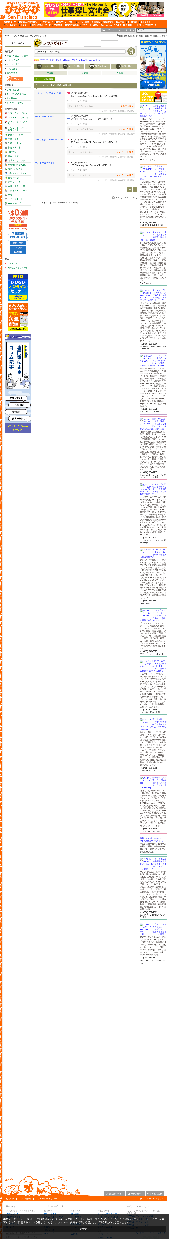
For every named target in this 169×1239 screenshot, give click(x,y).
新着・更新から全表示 (17, 56)
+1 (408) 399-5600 (79, 93)
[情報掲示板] (107, 22)
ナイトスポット (15, 199)
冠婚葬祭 (12, 152)
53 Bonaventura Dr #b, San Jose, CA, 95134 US (94, 142)
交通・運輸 (13, 139)
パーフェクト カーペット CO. (49, 139)
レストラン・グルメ (17, 113)
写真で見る (12, 69)
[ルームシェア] (10, 25)
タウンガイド (17, 43)
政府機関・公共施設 (17, 165)
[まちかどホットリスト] (64, 22)
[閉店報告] (131, 111)
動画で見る (12, 73)
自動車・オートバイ (17, 173)
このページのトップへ (153, 1199)
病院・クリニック (16, 160)
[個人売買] (119, 22)
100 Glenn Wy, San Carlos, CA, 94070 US (91, 165)
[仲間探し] (23, 25)
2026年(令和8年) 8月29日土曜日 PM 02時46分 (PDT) (143, 36)
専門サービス (14, 182)
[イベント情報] (82, 22)
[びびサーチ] (10, 22)
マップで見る (13, 64)
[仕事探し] (95, 22)
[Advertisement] (153, 992)
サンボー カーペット (45, 163)
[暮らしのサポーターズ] (40, 25)
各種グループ (14, 203)
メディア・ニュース (17, 190)
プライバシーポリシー (46, 1198)
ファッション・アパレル (18, 123)
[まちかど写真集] (71, 25)
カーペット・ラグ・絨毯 (77, 101)
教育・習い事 (14, 147)
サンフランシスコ (38, 36)
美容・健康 (13, 156)
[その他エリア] (149, 25)
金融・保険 (13, 178)
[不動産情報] (145, 22)
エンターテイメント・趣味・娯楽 (18, 129)
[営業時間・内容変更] (117, 111)
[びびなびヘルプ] (118, 25)
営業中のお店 (13, 90)
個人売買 (75, 1213)
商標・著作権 (24, 1198)
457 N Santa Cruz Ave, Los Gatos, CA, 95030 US (94, 96)
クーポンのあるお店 (16, 94)
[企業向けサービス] (132, 25)
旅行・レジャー (15, 135)
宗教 (10, 195)
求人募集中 (12, 98)
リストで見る (13, 60)
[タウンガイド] (46, 22)
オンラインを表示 (15, 103)
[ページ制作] (103, 111)
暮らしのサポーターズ (108, 1213)
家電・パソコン (15, 169)
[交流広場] (57, 25)
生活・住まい (14, 143)
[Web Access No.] (102, 25)
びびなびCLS (12, 1213)
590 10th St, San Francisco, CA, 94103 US (91, 119)
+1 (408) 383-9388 (79, 139)
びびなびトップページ (17, 267)
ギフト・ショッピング (18, 117)
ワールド (8, 36)
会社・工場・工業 (16, 186)
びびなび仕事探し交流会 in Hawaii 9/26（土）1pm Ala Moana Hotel (67, 60)
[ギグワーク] (85, 25)
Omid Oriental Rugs (44, 116)
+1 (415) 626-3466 (79, 116)
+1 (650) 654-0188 (79, 162)
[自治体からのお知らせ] (28, 22)
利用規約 (10, 1198)
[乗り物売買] (131, 22)
